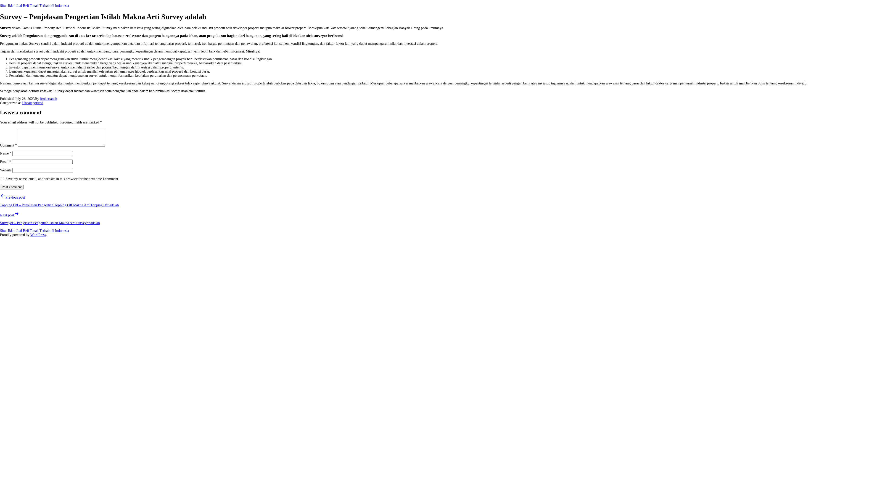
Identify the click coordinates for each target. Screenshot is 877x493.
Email (5, 162)
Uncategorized (32, 103)
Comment (8, 145)
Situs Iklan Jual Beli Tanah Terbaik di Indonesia (34, 6)
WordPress (38, 235)
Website (5, 170)
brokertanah (48, 99)
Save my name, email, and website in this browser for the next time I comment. (62, 179)
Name (5, 153)
